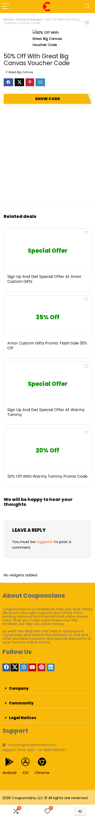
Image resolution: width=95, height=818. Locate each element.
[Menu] (6, 6)
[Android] (9, 762)
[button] (47, 688)
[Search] (87, 6)
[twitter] (15, 667)
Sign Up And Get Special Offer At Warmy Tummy (46, 412)
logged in (44, 541)
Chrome (42, 772)
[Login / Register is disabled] (80, 811)
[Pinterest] (41, 667)
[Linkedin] (51, 667)
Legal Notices (22, 717)
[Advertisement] (47, 155)
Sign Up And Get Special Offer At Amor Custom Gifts (44, 279)
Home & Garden (29, 19)
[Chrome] (42, 762)
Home (8, 19)
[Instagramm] (24, 667)
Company (19, 688)
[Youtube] (32, 667)
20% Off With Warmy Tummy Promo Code (47, 476)
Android (9, 772)
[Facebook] (6, 667)
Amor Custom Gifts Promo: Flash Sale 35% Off (47, 345)
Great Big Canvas (20, 72)
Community (21, 703)
